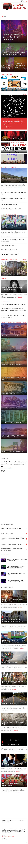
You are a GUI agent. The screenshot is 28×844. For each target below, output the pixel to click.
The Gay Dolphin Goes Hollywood (10, 254)
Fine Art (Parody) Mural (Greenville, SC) (12, 226)
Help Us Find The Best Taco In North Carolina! (12, 784)
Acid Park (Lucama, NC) (10, 662)
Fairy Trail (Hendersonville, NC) (9, 204)
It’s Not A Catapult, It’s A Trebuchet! (11, 179)
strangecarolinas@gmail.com (7, 467)
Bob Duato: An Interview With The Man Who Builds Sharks (13, 641)
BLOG (2, 94)
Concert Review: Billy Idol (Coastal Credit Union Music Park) (14, 37)
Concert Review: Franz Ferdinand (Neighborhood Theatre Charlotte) (20, 66)
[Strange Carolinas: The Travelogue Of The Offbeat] (14, 9)
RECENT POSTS (5, 555)
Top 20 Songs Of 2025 (8, 150)
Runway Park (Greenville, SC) (8, 245)
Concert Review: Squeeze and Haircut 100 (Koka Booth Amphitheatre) (14, 53)
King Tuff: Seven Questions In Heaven (13, 113)
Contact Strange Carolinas (11, 744)
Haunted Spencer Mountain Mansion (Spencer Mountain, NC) (13, 620)
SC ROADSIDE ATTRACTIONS (8, 214)
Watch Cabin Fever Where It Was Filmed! (13, 139)
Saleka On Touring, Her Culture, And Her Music (13, 304)
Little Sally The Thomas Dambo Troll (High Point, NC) (14, 193)
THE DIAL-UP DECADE (6, 75)
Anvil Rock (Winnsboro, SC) (10, 273)
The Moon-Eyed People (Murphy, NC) (13, 723)
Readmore (20, 187)
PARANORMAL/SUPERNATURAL (9, 259)
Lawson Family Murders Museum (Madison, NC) (13, 600)
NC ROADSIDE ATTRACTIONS (8, 167)
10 (3, 781)
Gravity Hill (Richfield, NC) (10, 703)
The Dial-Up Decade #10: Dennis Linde (14, 88)
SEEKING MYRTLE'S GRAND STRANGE (11, 322)
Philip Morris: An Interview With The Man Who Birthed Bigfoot (12, 764)
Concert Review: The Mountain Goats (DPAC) (6, 67)
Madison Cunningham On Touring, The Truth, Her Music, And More (12, 288)
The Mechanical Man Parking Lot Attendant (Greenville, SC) (12, 240)
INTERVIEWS (4, 279)
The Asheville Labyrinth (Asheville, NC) (11, 209)
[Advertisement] (14, 12)
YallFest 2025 (6, 162)
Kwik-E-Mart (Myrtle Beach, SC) (9, 250)
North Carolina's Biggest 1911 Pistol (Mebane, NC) (13, 199)
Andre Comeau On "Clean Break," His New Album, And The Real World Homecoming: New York (13, 310)
